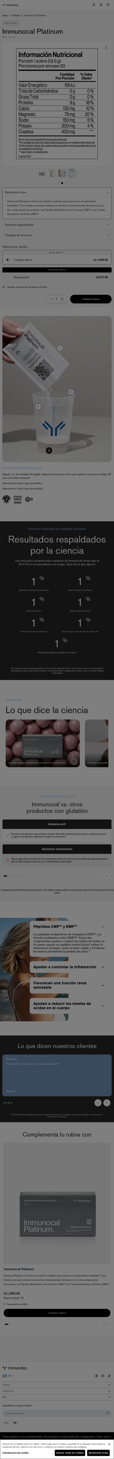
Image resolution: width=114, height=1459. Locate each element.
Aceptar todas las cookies (70, 1453)
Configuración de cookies (15, 1453)
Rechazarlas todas (98, 1453)
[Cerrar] (109, 1444)
